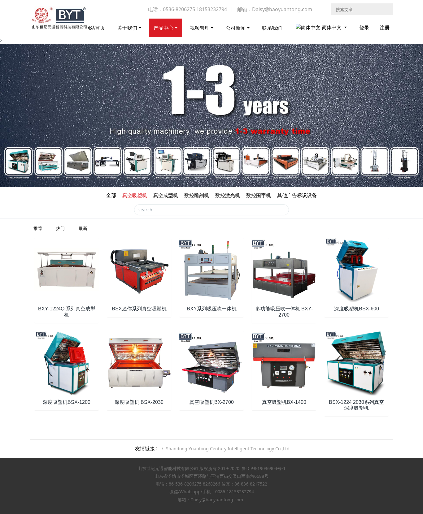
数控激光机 (227, 195)
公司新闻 (236, 27)
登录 (364, 27)
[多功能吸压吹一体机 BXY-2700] (284, 269)
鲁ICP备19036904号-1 (264, 468)
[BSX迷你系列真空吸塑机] (139, 269)
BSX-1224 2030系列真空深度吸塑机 (356, 405)
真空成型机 (165, 195)
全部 (111, 195)
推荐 (37, 228)
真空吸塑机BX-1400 (284, 402)
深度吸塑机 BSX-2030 (139, 402)
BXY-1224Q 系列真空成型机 (66, 311)
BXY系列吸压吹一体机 (212, 308)
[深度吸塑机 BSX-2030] (139, 363)
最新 (83, 228)
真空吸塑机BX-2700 (212, 402)
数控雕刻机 (196, 195)
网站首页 (95, 27)
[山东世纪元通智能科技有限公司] (59, 22)
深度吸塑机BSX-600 (356, 308)
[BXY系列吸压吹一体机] (211, 269)
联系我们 (272, 27)
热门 (60, 228)
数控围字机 (258, 195)
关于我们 (127, 27)
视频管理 (200, 27)
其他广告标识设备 (297, 195)
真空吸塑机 (134, 195)
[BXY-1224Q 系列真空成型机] (66, 269)
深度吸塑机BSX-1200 (66, 402)
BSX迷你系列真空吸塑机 (139, 308)
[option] (211, 115)
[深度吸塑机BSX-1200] (66, 363)
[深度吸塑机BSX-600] (356, 269)
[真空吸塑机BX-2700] (211, 363)
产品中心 (163, 27)
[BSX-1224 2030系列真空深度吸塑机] (356, 363)
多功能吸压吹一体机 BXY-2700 (284, 311)
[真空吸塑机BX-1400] (284, 363)
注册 (385, 27)
